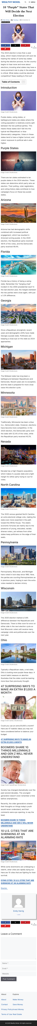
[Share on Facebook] (5, 45)
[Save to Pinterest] (25, 45)
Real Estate (17, 1014)
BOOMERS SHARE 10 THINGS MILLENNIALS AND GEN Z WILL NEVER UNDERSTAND (17, 823)
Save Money (18, 1004)
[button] (22, 81)
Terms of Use (6, 1014)
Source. (4, 888)
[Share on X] (15, 45)
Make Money (18, 1000)
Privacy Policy (7, 1009)
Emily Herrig (6, 20)
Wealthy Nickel (11, 2)
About (3, 1000)
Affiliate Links (5, 22)
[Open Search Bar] (25, 2)
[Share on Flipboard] (5, 49)
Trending (15, 20)
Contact (4, 1004)
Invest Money (18, 1009)
